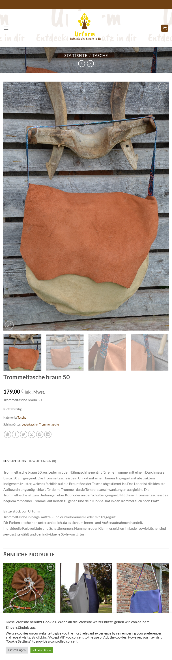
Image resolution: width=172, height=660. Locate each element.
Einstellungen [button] (17, 650)
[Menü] (6, 28)
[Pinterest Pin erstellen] (39, 434)
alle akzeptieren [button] (42, 650)
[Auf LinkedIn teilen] (48, 434)
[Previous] (12, 206)
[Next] (160, 206)
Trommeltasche (49, 424)
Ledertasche (30, 424)
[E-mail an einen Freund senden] (31, 434)
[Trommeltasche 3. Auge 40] (142, 589)
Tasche (100, 55)
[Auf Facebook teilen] (15, 434)
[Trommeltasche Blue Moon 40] (86, 589)
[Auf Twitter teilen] (23, 434)
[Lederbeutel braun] (29, 589)
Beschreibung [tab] (14, 461)
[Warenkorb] (164, 28)
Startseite (75, 55)
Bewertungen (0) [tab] (42, 461)
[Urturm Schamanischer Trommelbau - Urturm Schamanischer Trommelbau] (84, 28)
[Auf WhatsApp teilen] (7, 434)
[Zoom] (9, 325)
